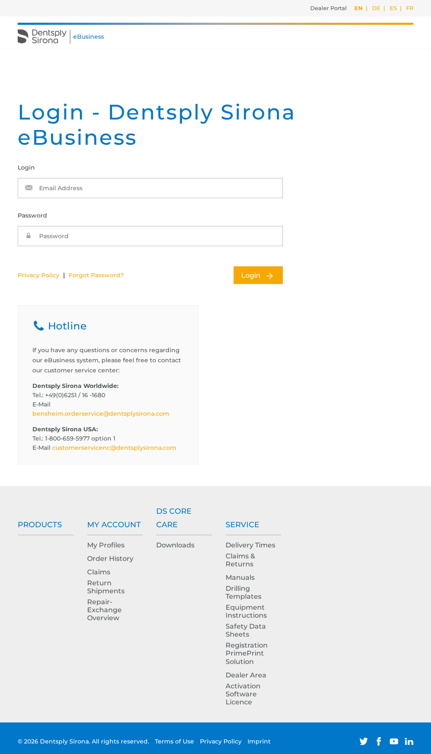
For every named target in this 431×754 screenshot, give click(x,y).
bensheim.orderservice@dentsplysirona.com (100, 413)
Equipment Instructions (246, 611)
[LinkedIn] (409, 741)
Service (242, 524)
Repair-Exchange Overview (104, 610)
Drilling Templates (243, 592)
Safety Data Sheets (246, 630)
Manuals (240, 577)
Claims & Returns (240, 560)
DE (376, 8)
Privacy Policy (38, 275)
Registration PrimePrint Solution (247, 653)
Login (251, 275)
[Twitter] (363, 741)
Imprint (259, 741)
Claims (98, 572)
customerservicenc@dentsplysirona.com (114, 447)
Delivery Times (250, 545)
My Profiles (106, 545)
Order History (110, 559)
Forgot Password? (96, 275)
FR (409, 8)
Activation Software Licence (243, 694)
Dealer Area (246, 675)
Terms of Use (175, 741)
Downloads (175, 545)
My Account (114, 524)
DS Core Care (174, 518)
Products (40, 524)
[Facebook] (379, 741)
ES (393, 8)
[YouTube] (394, 741)
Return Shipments (106, 587)
